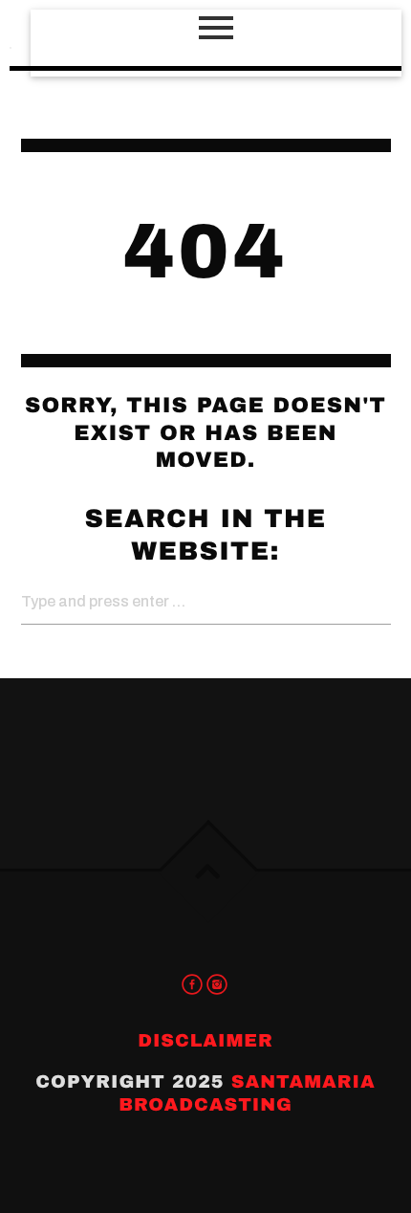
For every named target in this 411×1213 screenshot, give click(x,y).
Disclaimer (205, 1040)
